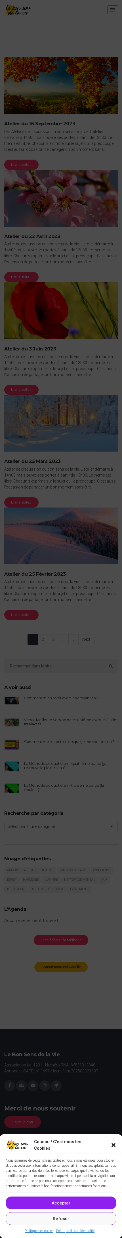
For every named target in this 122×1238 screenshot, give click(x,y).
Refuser (61, 1218)
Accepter (61, 1203)
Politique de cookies (39, 1231)
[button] (113, 1145)
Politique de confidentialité (75, 1231)
